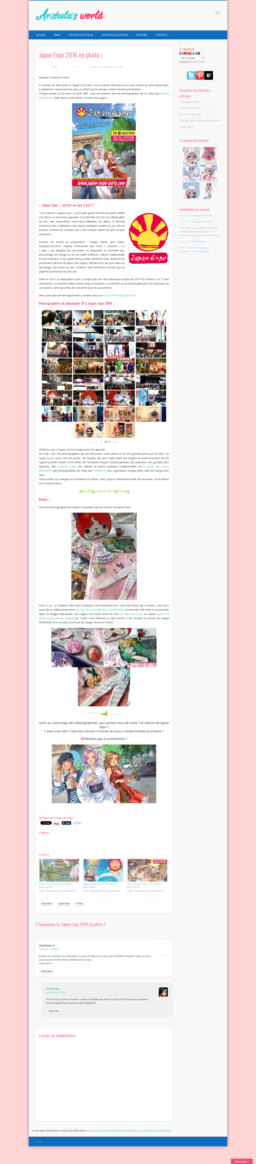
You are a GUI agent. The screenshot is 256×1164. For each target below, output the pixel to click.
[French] (181, 53)
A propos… (162, 34)
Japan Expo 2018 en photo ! (57, 883)
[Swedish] (198, 53)
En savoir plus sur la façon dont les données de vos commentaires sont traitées (129, 1130)
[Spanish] (190, 53)
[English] (186, 53)
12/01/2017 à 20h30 (49, 949)
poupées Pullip (66, 466)
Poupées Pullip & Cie (81, 34)
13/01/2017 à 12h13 (55, 992)
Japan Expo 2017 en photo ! (145, 883)
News (57, 34)
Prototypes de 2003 (202, 215)
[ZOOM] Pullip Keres (190, 108)
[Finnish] (194, 53)
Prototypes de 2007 (202, 221)
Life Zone (141, 34)
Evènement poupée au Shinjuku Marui (199, 235)
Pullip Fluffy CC (187, 126)
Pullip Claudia (199, 241)
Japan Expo (64, 903)
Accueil (41, 34)
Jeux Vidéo (118, 66)
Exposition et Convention (100, 66)
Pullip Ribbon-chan (189, 101)
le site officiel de (119, 295)
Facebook (196, 14)
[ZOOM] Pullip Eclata (190, 114)
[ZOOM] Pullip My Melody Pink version (199, 120)
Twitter (203, 14)
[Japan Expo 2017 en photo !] (147, 870)
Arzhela (54, 66)
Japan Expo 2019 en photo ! (101, 883)
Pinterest (210, 14)
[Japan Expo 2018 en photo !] (59, 870)
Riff (181, 247)
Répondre (47, 971)
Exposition (47, 903)
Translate (201, 62)
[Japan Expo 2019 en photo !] (103, 870)
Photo (80, 903)
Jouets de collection (115, 34)
